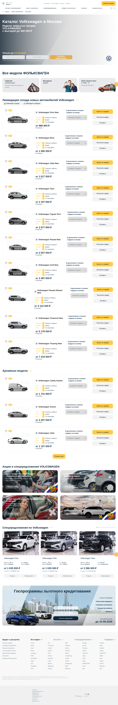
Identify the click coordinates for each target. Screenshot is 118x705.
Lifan (32, 648)
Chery (32, 643)
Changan (33, 653)
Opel (66, 643)
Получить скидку (13, 486)
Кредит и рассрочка (68, 8)
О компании (47, 3)
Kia (49, 643)
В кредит (12, 576)
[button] (97, 527)
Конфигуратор (97, 8)
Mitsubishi (51, 666)
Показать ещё (59, 456)
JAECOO (85, 653)
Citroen (50, 648)
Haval (32, 650)
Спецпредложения (49, 8)
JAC (32, 663)
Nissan (50, 668)
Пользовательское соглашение (37, 697)
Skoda (67, 653)
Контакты (67, 3)
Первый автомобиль (105, 608)
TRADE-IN (108, 611)
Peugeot (67, 645)
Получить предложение (61, 57)
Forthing (84, 648)
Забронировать (29, 576)
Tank (101, 658)
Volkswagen (68, 663)
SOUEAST (103, 653)
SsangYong (68, 655)
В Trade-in (103, 123)
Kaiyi (83, 661)
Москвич (102, 666)
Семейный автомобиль (104, 605)
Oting (101, 645)
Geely (32, 645)
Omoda (102, 643)
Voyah (101, 661)
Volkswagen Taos (87, 558)
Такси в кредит (55, 3)
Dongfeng (33, 666)
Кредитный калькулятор (9, 658)
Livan (84, 666)
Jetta (83, 658)
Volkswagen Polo (11, 558)
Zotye (32, 661)
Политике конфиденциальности (35, 60)
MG (83, 668)
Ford (49, 653)
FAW (32, 655)
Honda (50, 655)
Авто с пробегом (32, 8)
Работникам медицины (104, 601)
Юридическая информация (35, 693)
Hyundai (50, 658)
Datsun (50, 650)
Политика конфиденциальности (37, 690)
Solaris (102, 650)
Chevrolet (50, 645)
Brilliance (68, 668)
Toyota (67, 661)
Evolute (84, 643)
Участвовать (69, 486)
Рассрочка (5, 655)
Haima (84, 650)
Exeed (84, 645)
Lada (49, 661)
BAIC (66, 666)
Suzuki (67, 658)
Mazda (50, 663)
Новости (62, 3)
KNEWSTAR (86, 663)
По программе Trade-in (9, 650)
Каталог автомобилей (13, 8)
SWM (101, 655)
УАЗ (101, 668)
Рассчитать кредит (103, 117)
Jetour (84, 655)
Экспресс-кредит (108, 3)
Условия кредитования (35, 700)
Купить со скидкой (103, 111)
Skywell (102, 648)
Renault (67, 650)
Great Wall (34, 658)
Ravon (67, 648)
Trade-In (84, 8)
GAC (32, 668)
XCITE (101, 663)
